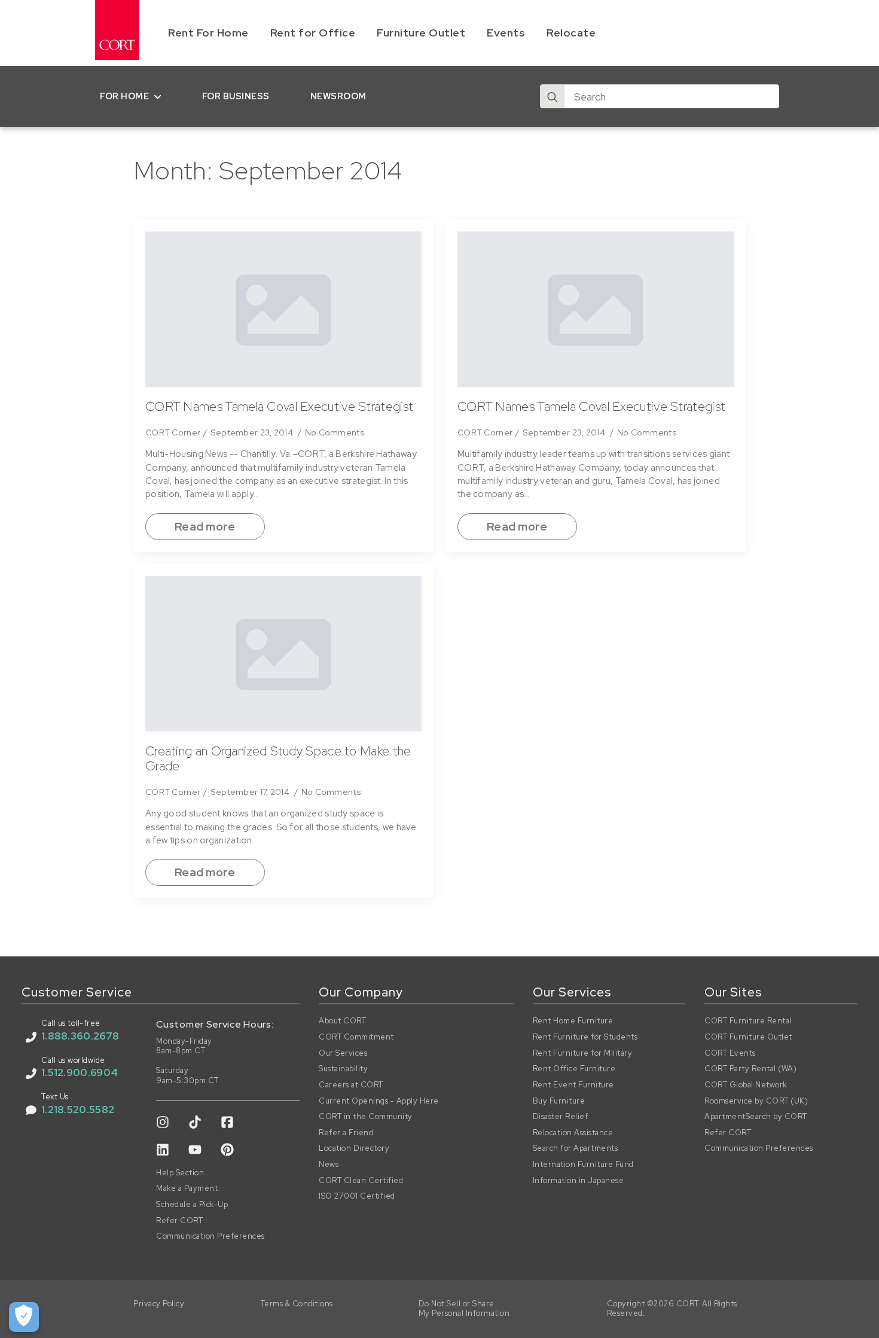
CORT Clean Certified (361, 1180)
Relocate (571, 32)
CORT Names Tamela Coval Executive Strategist (279, 406)
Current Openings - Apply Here (379, 1101)
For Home (124, 96)
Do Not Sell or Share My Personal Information (464, 1309)
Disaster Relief (560, 1116)
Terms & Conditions (297, 1304)
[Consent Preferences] (24, 1317)
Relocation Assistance (573, 1133)
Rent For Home (208, 32)
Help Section (180, 1173)
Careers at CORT (351, 1085)
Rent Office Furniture (574, 1069)
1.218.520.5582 (77, 1109)
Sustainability (343, 1069)
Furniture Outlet (421, 32)
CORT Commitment (356, 1037)
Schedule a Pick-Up (192, 1204)
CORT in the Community (366, 1116)
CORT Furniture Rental (748, 1021)
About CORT (342, 1021)
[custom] (162, 1122)
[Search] (552, 97)
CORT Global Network (746, 1085)
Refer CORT (179, 1221)
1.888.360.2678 (80, 1036)
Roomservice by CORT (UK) (756, 1101)
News (328, 1164)
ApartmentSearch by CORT (755, 1116)
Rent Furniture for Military (583, 1053)
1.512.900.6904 (79, 1072)
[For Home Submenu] (160, 96)
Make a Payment (187, 1188)
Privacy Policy (158, 1304)
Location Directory (354, 1148)
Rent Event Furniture (573, 1085)
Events (506, 32)
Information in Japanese (578, 1180)
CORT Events (730, 1053)
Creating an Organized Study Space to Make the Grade (278, 758)
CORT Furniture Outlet (748, 1037)
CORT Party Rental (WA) (750, 1069)
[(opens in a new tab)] (283, 309)
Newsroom (338, 96)
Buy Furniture (559, 1101)
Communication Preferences (210, 1236)
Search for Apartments (575, 1148)
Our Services (343, 1053)
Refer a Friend (346, 1133)
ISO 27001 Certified (357, 1196)
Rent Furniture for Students (585, 1037)
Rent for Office (313, 32)
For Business (236, 96)
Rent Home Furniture (573, 1021)
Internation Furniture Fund (583, 1164)
